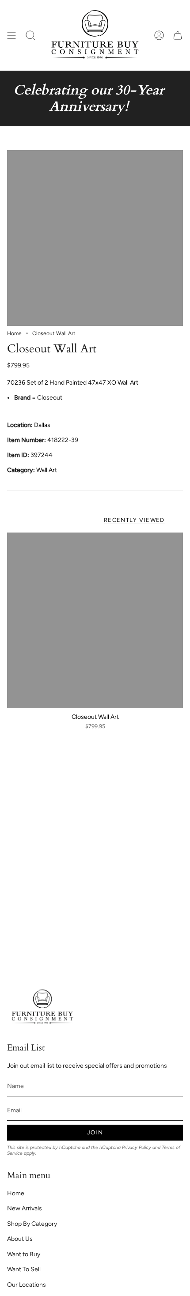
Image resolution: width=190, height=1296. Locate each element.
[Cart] (177, 35)
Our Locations (26, 1284)
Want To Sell (24, 1269)
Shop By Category (32, 1224)
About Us (20, 1239)
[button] (30, 35)
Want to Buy (23, 1254)
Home (14, 333)
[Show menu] (11, 35)
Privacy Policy (136, 1147)
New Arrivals (24, 1208)
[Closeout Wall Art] (95, 620)
